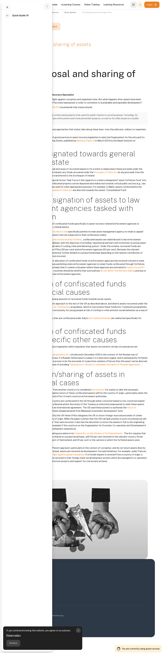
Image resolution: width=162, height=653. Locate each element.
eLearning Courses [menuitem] (70, 4)
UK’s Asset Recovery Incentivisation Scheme (59, 239)
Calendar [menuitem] (52, 4)
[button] (133, 5)
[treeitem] (27, 17)
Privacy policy (13, 635)
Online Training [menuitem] (92, 4)
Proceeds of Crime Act (106, 172)
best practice (98, 389)
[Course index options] (47, 6)
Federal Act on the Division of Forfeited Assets (98, 433)
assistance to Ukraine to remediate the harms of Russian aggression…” (106, 364)
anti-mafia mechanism (99, 318)
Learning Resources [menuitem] (113, 4)
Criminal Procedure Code (55, 231)
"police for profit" (136, 267)
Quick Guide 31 (20, 15)
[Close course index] (7, 7)
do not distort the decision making (117, 270)
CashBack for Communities (56, 307)
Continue (13, 643)
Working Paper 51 (86, 140)
